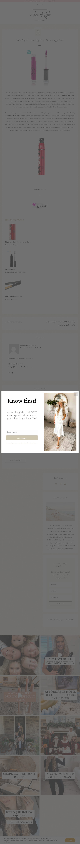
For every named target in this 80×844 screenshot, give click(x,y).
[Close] (76, 394)
